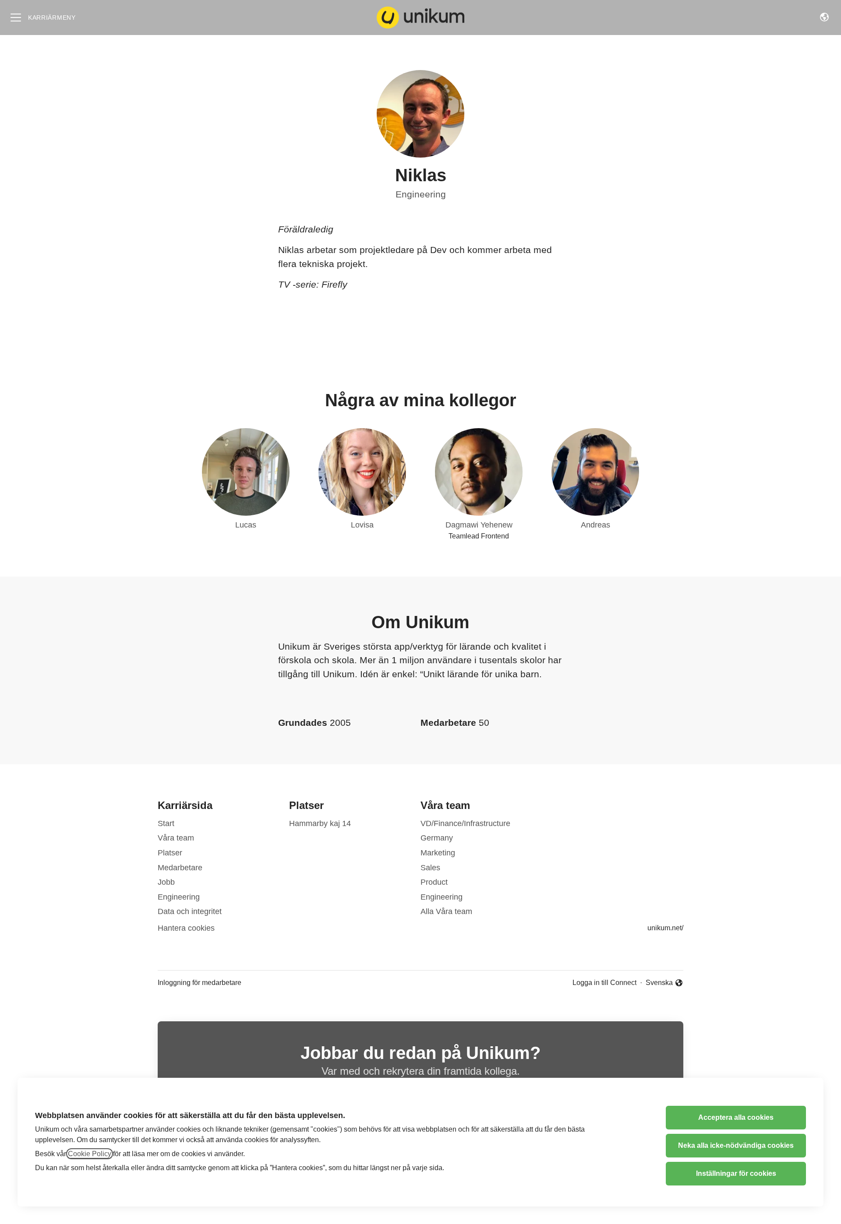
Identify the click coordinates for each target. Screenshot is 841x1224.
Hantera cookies (186, 928)
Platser (170, 852)
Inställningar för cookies (736, 1173)
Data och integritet (190, 911)
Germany (436, 838)
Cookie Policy (89, 1153)
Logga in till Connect (604, 982)
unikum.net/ (665, 928)
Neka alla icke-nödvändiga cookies (736, 1145)
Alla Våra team (446, 911)
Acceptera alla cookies (736, 1117)
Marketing (437, 852)
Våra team (176, 838)
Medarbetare (180, 867)
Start (166, 823)
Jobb (166, 882)
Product (434, 882)
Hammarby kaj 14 (320, 823)
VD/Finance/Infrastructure (465, 823)
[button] (824, 17)
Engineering (421, 194)
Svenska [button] (660, 983)
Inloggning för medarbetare (199, 982)
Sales (430, 867)
